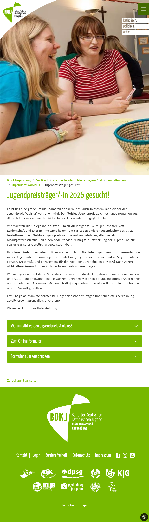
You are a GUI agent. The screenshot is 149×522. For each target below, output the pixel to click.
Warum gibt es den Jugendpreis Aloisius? (41, 326)
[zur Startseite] (19, 14)
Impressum (103, 455)
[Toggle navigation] (143, 9)
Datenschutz (81, 455)
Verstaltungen (116, 180)
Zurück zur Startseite (21, 380)
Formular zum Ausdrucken (30, 356)
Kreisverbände (63, 180)
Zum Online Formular (26, 341)
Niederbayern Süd (89, 180)
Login (36, 455)
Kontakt (21, 455)
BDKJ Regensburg (19, 180)
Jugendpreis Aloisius (26, 185)
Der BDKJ (41, 180)
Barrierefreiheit (56, 455)
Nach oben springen (74, 505)
